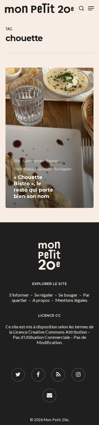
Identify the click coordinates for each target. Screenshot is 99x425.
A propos (41, 300)
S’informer (19, 294)
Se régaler (63, 169)
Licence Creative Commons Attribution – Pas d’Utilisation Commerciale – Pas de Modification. (51, 337)
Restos (52, 160)
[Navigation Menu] (91, 8)
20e (17, 160)
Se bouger (68, 294)
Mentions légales (71, 300)
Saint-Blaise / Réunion (32, 169)
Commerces (33, 160)
